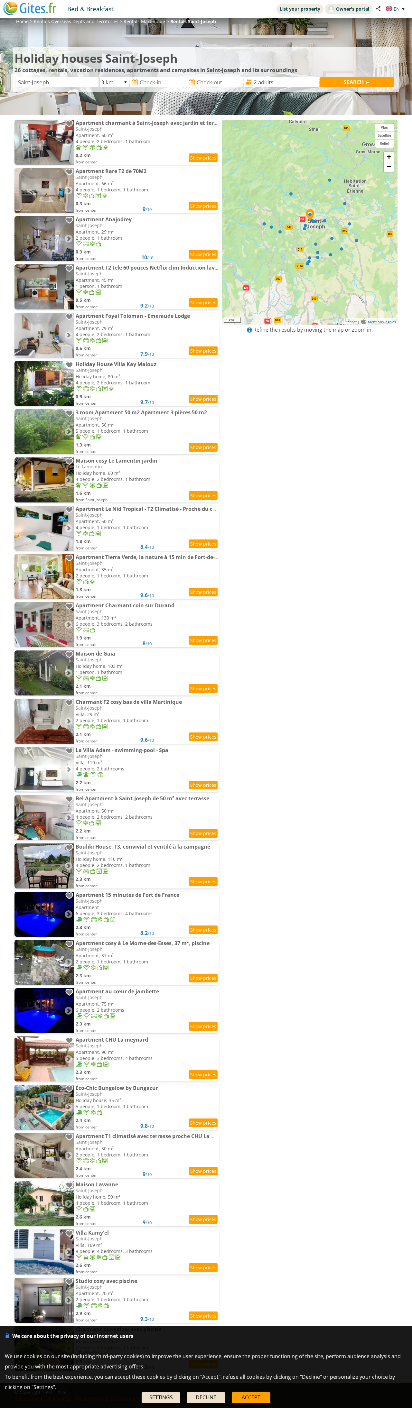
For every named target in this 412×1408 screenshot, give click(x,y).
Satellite (384, 135)
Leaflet (351, 321)
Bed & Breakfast (90, 9)
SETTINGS (161, 1397)
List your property (300, 9)
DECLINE (206, 1397)
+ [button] (389, 157)
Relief (384, 143)
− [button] (389, 167)
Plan (384, 127)
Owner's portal (352, 9)
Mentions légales (382, 321)
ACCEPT (251, 1397)
